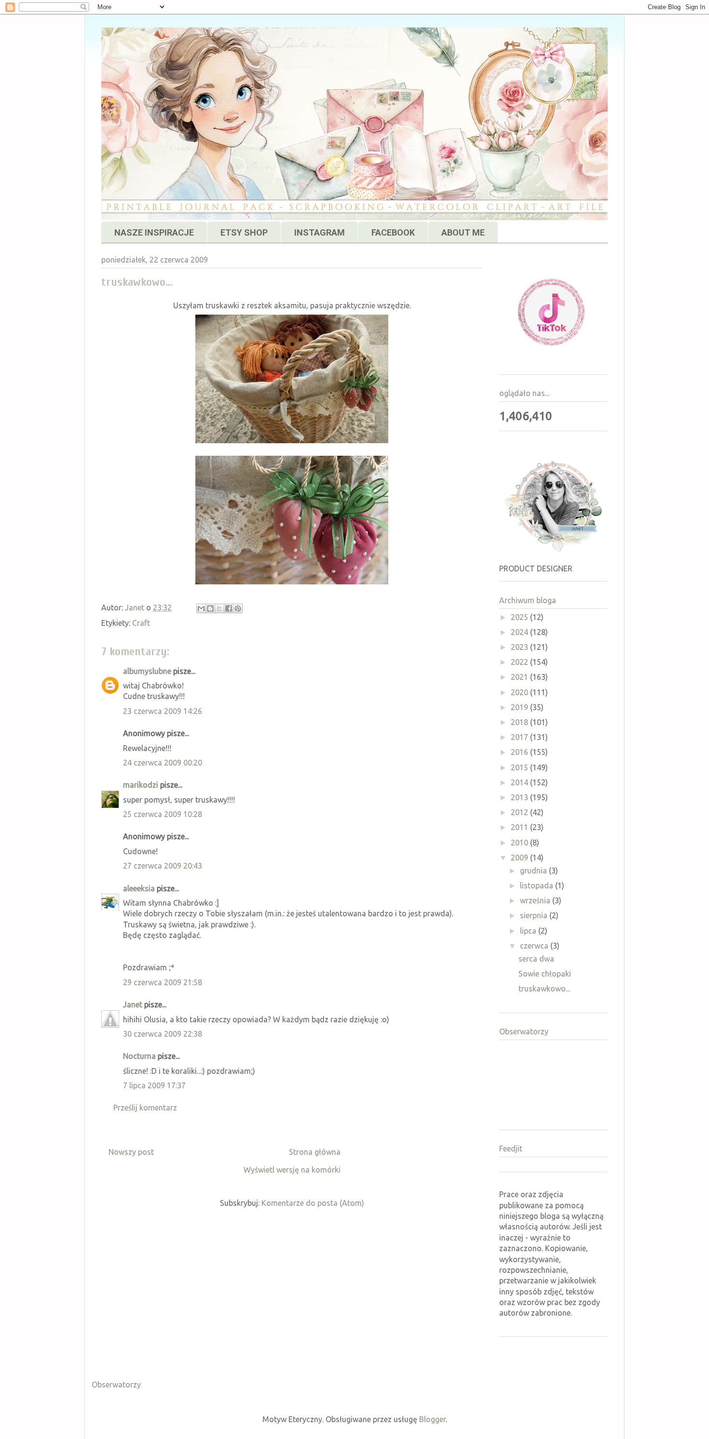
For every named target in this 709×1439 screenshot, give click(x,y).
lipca (529, 930)
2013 (520, 797)
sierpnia (534, 915)
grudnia (534, 870)
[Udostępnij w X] (219, 608)
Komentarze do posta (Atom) (312, 1203)
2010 (520, 842)
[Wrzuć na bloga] (210, 608)
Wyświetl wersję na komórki (292, 1169)
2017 (520, 737)
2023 (520, 647)
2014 (520, 782)
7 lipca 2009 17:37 (154, 1085)
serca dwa (536, 958)
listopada (537, 885)
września (536, 900)
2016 (520, 752)
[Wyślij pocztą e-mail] (201, 608)
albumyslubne (147, 671)
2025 (520, 617)
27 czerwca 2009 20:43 (162, 865)
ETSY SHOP (244, 232)
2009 (520, 857)
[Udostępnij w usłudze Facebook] (228, 608)
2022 (520, 662)
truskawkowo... (544, 988)
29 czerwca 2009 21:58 (162, 982)
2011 (520, 827)
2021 (520, 677)
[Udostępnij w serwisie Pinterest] (238, 608)
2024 (520, 632)
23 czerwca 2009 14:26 (162, 711)
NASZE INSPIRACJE (154, 232)
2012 (520, 812)
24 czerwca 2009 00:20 (162, 762)
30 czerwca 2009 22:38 (162, 1034)
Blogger (432, 1419)
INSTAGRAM (319, 232)
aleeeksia (139, 888)
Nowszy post (131, 1152)
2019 (520, 707)
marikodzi (140, 784)
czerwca (535, 945)
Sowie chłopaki (544, 973)
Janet (132, 1004)
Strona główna (315, 1152)
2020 (520, 692)
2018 (520, 722)
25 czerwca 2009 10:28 (162, 814)
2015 (520, 767)
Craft (141, 623)
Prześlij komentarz (145, 1107)
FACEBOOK (393, 232)
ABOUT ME (463, 232)
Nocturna (139, 1056)
